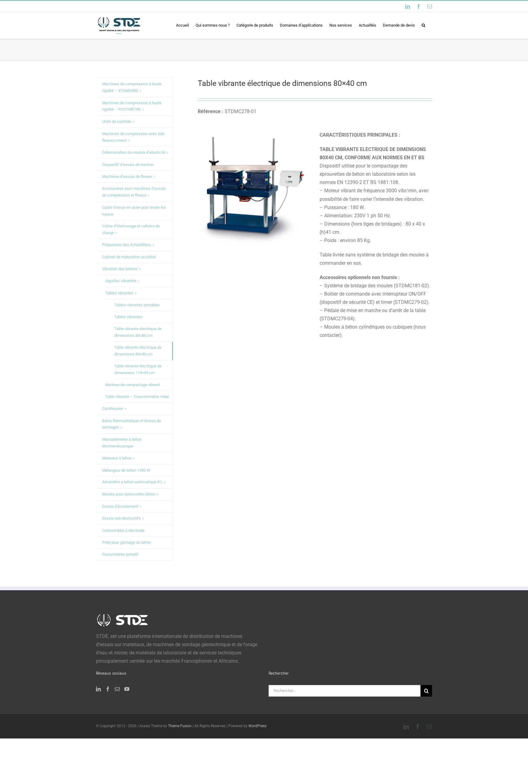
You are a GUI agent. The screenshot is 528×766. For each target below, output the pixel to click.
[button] (423, 25)
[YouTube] (126, 689)
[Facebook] (107, 689)
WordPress (257, 726)
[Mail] (117, 689)
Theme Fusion (180, 726)
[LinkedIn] (98, 689)
